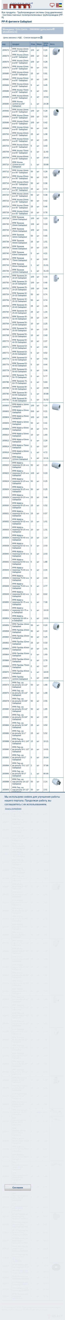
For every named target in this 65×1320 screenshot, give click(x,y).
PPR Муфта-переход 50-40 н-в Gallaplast (20, 537)
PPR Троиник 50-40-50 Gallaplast (19, 341)
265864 (5, 654)
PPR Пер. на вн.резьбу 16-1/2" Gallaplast (20, 685)
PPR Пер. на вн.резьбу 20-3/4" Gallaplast (20, 701)
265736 (5, 242)
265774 (5, 359)
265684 (5, 85)
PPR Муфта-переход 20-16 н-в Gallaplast (20, 465)
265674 (5, 56)
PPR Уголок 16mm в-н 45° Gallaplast (20, 195)
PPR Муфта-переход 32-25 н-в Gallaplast (20, 489)
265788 (5, 388)
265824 (5, 481)
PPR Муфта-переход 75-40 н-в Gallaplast (20, 570)
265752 (5, 288)
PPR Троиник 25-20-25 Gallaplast (19, 288)
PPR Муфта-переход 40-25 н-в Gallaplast (20, 505)
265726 (5, 212)
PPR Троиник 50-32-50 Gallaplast (19, 335)
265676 (5, 62)
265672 (5, 50)
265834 (5, 538)
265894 (5, 765)
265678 (5, 68)
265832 (5, 521)
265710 (5, 164)
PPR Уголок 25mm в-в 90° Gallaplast (20, 62)
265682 (5, 79)
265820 (5, 465)
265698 (5, 128)
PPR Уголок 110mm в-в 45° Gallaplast (18, 164)
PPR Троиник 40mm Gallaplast (19, 242)
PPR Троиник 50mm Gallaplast (19, 247)
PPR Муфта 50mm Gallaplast (20, 435)
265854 (5, 618)
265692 (5, 111)
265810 (5, 435)
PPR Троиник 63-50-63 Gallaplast (19, 370)
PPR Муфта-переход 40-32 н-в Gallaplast (20, 513)
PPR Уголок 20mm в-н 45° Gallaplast (20, 201)
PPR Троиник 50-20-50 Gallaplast (19, 323)
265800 (5, 405)
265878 (5, 701)
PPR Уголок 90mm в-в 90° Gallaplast (20, 97)
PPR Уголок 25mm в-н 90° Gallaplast (20, 183)
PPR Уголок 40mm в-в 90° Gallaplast (20, 73)
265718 (5, 189)
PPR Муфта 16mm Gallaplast (20, 405)
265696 (5, 122)
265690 (5, 104)
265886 (5, 733)
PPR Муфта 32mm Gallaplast (20, 423)
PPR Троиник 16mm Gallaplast (19, 218)
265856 (5, 625)
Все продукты (9, 12)
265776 (5, 364)
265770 (5, 341)
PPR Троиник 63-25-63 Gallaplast (19, 353)
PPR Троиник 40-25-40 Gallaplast (19, 312)
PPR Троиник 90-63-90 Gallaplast (19, 394)
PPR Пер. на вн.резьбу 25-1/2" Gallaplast (20, 709)
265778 (5, 370)
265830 (5, 505)
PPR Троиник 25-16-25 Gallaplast (19, 282)
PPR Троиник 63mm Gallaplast (19, 253)
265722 (5, 201)
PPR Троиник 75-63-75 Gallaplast (19, 382)
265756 (5, 300)
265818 (5, 458)
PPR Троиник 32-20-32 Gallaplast (19, 294)
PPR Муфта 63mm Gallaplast (20, 440)
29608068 (35, 29)
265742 (5, 259)
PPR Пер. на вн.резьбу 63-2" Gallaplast (19, 757)
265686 (5, 91)
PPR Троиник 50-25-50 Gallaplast (19, 329)
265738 (5, 247)
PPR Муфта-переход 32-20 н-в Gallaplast (20, 481)
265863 (5, 649)
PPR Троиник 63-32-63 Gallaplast (19, 359)
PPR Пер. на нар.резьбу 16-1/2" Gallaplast (20, 781)
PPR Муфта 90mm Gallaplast (20, 452)
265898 (5, 782)
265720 (5, 195)
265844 (5, 570)
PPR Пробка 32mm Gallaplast (20, 643)
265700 (5, 134)
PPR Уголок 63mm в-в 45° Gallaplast (20, 146)
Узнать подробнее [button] (13, 809)
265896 (5, 773)
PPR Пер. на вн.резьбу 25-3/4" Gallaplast (20, 717)
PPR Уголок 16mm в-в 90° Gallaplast (20, 50)
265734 (5, 236)
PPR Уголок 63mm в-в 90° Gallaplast (20, 85)
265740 (5, 253)
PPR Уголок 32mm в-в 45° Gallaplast (20, 128)
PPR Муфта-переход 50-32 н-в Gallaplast (20, 521)
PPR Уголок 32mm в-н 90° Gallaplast (20, 189)
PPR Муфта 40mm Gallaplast (20, 429)
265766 (5, 329)
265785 (5, 376)
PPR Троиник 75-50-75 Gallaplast (19, 376)
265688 (5, 97)
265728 (5, 218)
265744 (5, 265)
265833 (5, 530)
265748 (5, 277)
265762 (5, 318)
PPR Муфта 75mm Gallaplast (20, 446)
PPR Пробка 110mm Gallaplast (20, 678)
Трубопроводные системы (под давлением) (39, 12)
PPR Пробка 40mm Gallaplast (20, 648)
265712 (5, 171)
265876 (5, 693)
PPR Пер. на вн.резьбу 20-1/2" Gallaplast (20, 693)
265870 (5, 672)
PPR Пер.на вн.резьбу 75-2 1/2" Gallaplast (20, 765)
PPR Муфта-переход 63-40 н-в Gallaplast (20, 554)
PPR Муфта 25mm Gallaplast (20, 417)
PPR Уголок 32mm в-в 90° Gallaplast (20, 67)
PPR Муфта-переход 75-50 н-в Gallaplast (20, 578)
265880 (5, 709)
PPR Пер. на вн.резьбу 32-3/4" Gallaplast (20, 725)
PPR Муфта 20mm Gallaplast (20, 411)
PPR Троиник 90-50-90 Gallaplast (19, 388)
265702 (5, 140)
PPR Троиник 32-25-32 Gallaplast (19, 300)
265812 (5, 441)
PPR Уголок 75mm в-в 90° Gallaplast (20, 91)
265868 (5, 666)
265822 (5, 473)
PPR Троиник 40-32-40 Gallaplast (19, 318)
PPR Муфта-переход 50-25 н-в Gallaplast (20, 529)
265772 (5, 353)
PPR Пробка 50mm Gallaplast (20, 654)
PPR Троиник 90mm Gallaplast (19, 265)
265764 (5, 324)
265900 (5, 790)
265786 (5, 382)
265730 (5, 224)
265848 (5, 586)
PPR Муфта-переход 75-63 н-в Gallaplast (20, 586)
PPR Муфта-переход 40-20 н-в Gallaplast (20, 497)
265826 (5, 489)
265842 (5, 562)
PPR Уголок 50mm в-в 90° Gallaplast (20, 79)
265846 (5, 578)
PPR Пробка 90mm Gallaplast (20, 672)
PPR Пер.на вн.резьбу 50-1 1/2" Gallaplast (20, 749)
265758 (5, 306)
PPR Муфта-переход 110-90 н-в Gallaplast (20, 618)
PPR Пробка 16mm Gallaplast (20, 625)
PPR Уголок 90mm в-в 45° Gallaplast (20, 157)
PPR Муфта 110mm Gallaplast (20, 458)
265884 (5, 725)
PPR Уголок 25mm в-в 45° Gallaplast (20, 122)
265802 (5, 411)
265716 (5, 183)
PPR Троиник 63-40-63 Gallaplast (19, 364)
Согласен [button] (17, 1187)
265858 (5, 631)
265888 (5, 741)
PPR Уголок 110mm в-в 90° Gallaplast (18, 104)
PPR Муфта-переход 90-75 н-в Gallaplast (20, 602)
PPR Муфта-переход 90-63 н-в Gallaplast (20, 594)
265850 (5, 602)
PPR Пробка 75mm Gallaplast (20, 666)
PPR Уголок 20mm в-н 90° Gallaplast (20, 177)
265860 (5, 637)
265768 (5, 335)
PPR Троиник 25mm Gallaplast (19, 230)
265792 (5, 400)
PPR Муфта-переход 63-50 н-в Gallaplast (20, 562)
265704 (5, 146)
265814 (5, 446)
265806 (5, 423)
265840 (5, 554)
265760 (5, 312)
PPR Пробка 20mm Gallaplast (20, 631)
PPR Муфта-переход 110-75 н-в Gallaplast (20, 610)
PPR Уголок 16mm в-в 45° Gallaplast (20, 111)
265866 (5, 660)
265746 (5, 271)
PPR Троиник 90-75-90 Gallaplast (19, 399)
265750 (5, 283)
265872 (5, 678)
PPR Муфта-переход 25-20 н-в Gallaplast (20, 473)
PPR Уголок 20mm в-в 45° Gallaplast (20, 116)
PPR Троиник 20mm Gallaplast (19, 224)
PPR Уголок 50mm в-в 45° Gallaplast (20, 140)
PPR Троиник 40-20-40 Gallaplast (19, 306)
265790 (5, 394)
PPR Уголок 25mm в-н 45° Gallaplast (20, 206)
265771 (5, 347)
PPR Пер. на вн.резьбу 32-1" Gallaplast (19, 733)
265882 (5, 717)
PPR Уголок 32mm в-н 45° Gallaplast (20, 212)
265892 (5, 757)
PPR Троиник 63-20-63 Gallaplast (19, 347)
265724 (5, 207)
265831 (5, 513)
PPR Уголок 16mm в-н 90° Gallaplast (20, 171)
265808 (5, 429)
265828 (5, 497)
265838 (5, 546)
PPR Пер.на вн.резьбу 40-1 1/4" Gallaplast (20, 741)
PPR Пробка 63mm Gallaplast (20, 660)
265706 (5, 152)
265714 (5, 177)
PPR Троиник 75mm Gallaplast (19, 259)
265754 (5, 294)
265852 (5, 610)
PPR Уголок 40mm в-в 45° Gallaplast (20, 134)
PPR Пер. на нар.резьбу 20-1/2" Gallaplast (20, 789)
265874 (5, 685)
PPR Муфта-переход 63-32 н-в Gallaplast (20, 545)
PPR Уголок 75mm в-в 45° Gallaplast (20, 152)
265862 (5, 643)
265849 (5, 594)
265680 (5, 73)
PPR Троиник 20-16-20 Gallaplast (19, 277)
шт (38, 50)
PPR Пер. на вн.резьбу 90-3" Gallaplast (19, 773)
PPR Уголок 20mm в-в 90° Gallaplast (20, 56)
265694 (5, 117)
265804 (5, 417)
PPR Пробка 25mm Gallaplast (20, 637)
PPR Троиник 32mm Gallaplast (19, 236)
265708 (5, 158)
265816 (5, 452)
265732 (5, 230)
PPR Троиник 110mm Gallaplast (20, 271)
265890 (5, 749)
